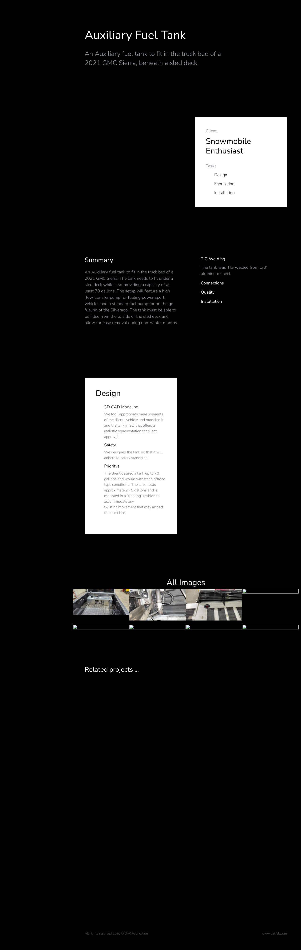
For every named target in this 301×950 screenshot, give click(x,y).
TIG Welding (213, 259)
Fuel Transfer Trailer (185, 899)
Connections (212, 283)
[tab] (240, 259)
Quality (207, 292)
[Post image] (186, 788)
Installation (211, 301)
